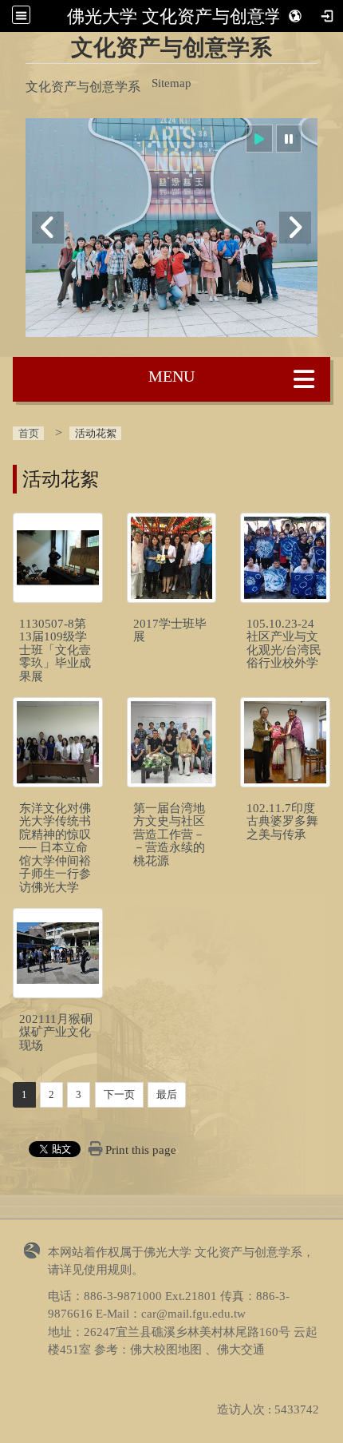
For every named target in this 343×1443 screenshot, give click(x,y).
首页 (28, 433)
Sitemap (171, 83)
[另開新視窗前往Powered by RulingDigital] (36, 1249)
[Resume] (259, 139)
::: (168, 40)
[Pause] (289, 139)
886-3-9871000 (123, 1296)
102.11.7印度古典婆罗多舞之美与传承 (282, 821)
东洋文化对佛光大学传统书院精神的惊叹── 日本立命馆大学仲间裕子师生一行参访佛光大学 (55, 848)
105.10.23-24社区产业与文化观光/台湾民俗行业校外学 (283, 643)
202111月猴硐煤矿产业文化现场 (56, 1032)
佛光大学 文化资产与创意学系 (183, 16)
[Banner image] (171, 228)
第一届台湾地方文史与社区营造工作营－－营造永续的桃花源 (169, 834)
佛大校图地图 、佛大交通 (197, 1349)
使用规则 (108, 1269)
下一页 (119, 1094)
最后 (166, 1094)
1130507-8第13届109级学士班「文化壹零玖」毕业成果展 (55, 650)
